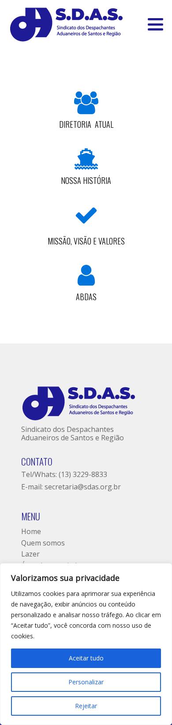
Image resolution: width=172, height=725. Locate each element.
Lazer (30, 554)
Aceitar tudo (86, 658)
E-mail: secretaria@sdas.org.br (71, 487)
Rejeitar (86, 706)
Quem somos (43, 543)
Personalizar (86, 682)
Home (31, 531)
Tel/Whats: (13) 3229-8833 (64, 474)
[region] (86, 644)
